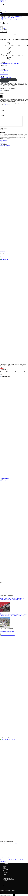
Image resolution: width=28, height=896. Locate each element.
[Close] (1, 96)
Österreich (2, 18)
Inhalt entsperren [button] (3, 140)
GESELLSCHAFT (11, 17)
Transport (18, 19)
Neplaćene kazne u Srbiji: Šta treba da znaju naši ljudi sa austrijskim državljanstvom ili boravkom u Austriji (12, 599)
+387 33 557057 (3, 66)
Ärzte (7, 19)
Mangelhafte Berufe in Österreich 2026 (8, 843)
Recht (4, 867)
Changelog (5, 880)
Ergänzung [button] (4, 81)
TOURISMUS (3, 17)
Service (4, 866)
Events (4, 864)
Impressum (5, 877)
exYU (6, 18)
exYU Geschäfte (12, 19)
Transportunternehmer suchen (8, 79)
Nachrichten (5, 863)
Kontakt (6, 104)
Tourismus (5, 868)
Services (2, 368)
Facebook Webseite (4, 74)
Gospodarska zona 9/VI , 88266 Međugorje (9, 63)
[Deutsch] (2, 1)
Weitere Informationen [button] (5, 141)
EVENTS (16, 16)
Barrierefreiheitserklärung (8, 879)
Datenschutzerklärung (7, 878)
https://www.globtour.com (5, 77)
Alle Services (3, 19)
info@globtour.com (4, 70)
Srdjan (5, 28)
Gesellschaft (5, 869)
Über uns (5, 875)
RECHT (20, 16)
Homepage (2, 143)
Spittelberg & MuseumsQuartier (7, 631)
